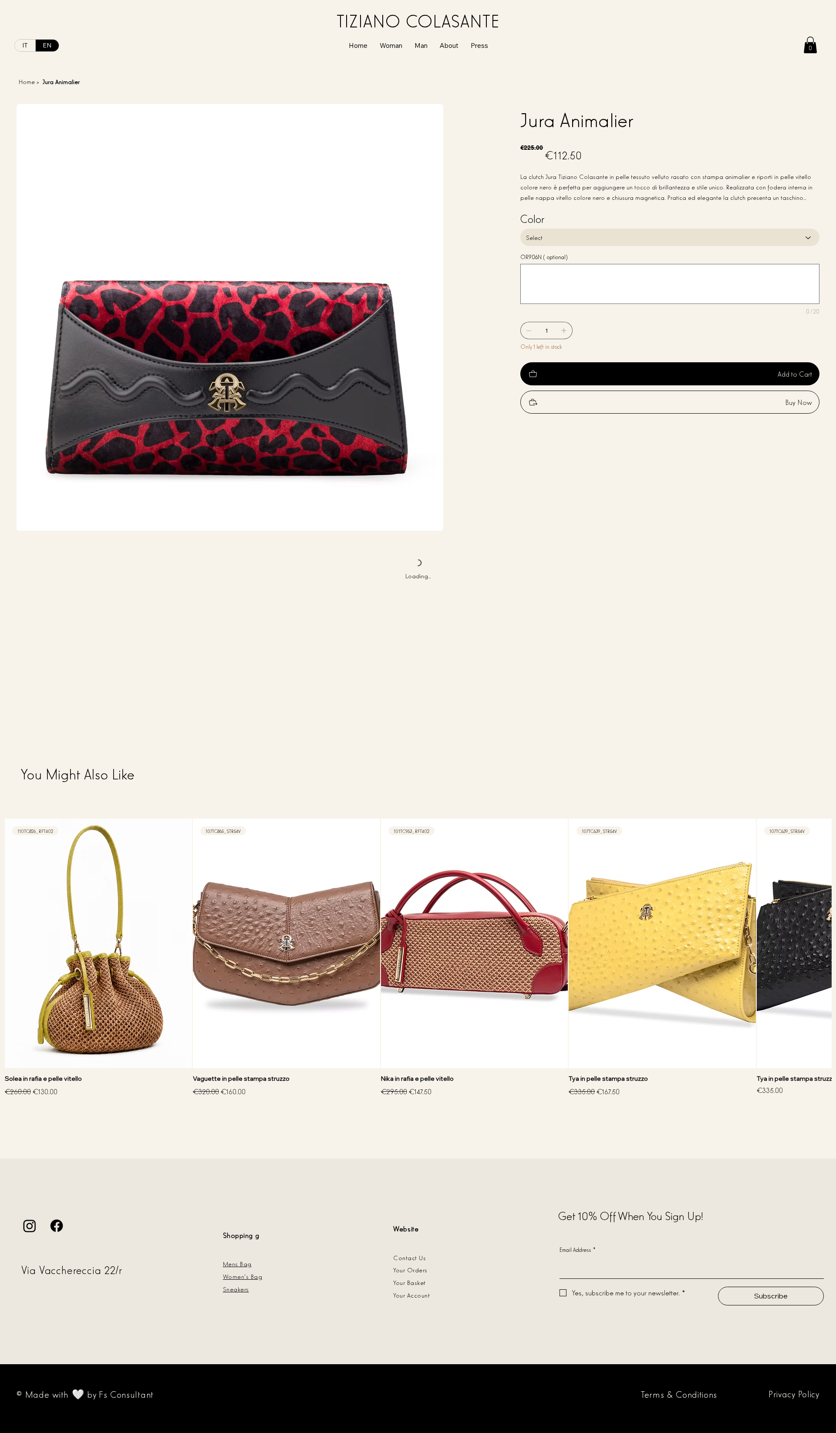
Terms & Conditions (679, 1394)
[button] (810, 45)
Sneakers (236, 1289)
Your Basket (409, 1282)
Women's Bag (242, 1276)
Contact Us (409, 1257)
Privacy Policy (794, 1393)
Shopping (238, 1235)
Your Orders (410, 1269)
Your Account (411, 1295)
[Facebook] (56, 1225)
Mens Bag (237, 1263)
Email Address (578, 1249)
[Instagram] (29, 1225)
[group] (418, 958)
